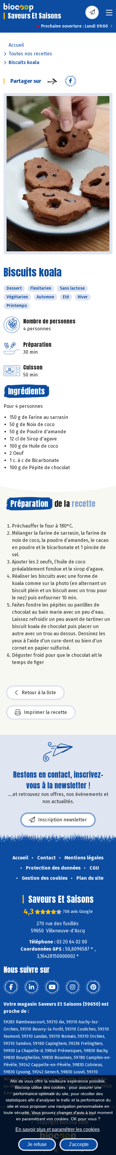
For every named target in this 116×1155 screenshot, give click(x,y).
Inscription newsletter (62, 820)
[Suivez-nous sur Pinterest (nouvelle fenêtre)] (93, 987)
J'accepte (79, 1144)
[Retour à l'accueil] (18, 7)
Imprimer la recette (45, 712)
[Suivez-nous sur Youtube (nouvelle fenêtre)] (52, 987)
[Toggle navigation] (109, 14)
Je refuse (37, 1144)
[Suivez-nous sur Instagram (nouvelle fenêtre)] (72, 987)
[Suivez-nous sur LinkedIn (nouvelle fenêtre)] (31, 987)
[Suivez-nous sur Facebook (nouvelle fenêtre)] (11, 987)
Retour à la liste (39, 692)
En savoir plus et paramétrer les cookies (57, 1129)
